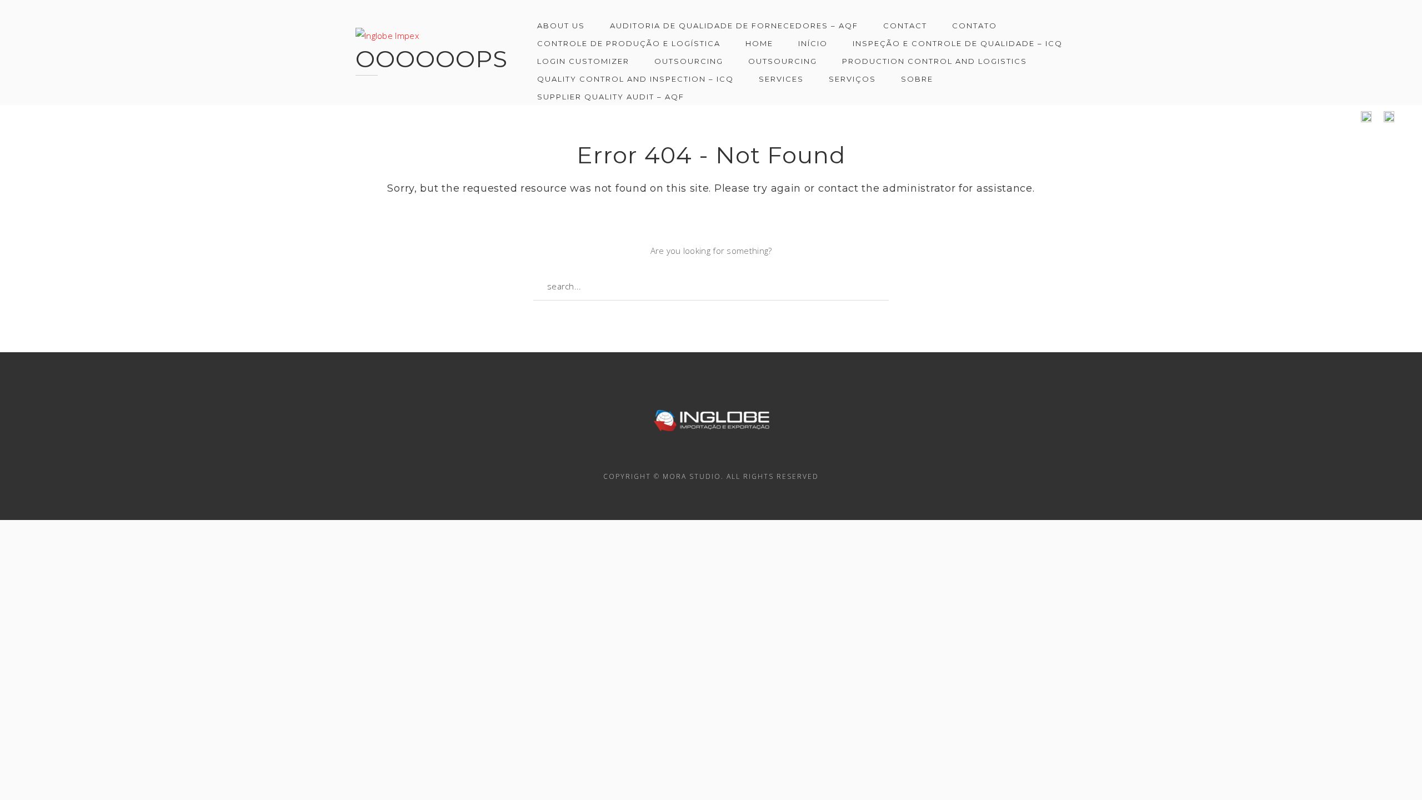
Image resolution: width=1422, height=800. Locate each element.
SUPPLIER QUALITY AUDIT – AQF (610, 96)
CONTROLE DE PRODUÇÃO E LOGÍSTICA (628, 43)
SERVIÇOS (852, 78)
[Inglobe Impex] (387, 30)
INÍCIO (813, 43)
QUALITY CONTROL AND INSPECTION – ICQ (635, 78)
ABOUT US (561, 25)
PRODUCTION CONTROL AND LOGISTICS (934, 61)
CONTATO (974, 25)
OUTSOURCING (688, 61)
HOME (759, 43)
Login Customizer (583, 61)
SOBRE (917, 78)
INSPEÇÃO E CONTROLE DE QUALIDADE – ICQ (958, 43)
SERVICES (781, 78)
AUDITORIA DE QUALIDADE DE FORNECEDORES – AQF (734, 25)
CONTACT (905, 25)
